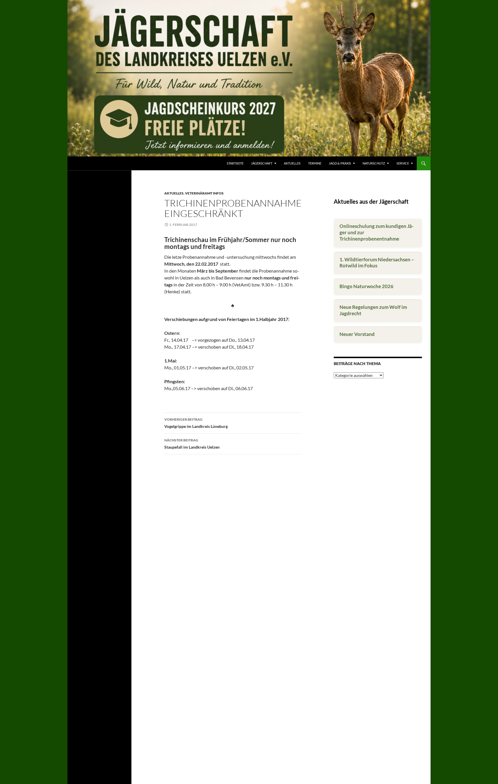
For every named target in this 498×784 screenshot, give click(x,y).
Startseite (235, 163)
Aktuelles (292, 163)
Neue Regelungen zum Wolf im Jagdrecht (373, 310)
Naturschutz (374, 163)
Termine (314, 163)
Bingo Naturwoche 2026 (366, 286)
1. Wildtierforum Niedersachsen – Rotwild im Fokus (376, 262)
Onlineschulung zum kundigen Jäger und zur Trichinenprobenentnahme (376, 232)
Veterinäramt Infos (204, 193)
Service (403, 163)
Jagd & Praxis (340, 163)
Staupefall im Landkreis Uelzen (192, 443)
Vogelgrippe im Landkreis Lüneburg (196, 423)
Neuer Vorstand (357, 334)
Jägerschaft (261, 163)
